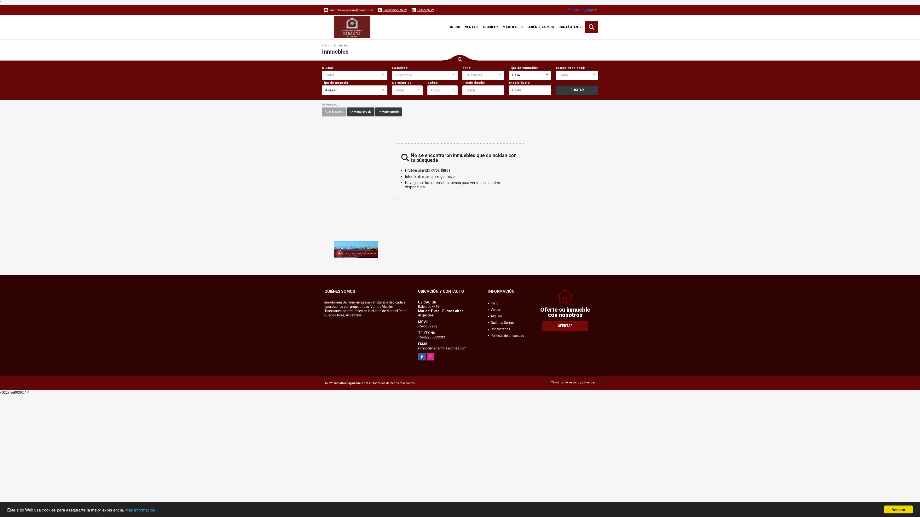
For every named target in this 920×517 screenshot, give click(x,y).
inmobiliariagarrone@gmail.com (442, 348)
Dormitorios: (402, 82)
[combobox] (354, 75)
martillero (513, 27)
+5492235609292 (395, 10)
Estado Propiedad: (570, 68)
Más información (140, 510)
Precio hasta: (519, 82)
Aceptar (898, 509)
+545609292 (425, 10)
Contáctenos (570, 27)
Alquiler (490, 27)
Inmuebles (341, 45)
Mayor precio (390, 112)
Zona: (466, 68)
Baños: (432, 82)
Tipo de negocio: (335, 82)
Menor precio (362, 112)
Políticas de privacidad (507, 335)
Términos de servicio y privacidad (573, 382)
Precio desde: (473, 82)
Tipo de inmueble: (523, 68)
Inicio (455, 27)
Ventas (471, 27)
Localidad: (400, 68)
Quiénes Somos (541, 27)
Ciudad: (328, 68)
